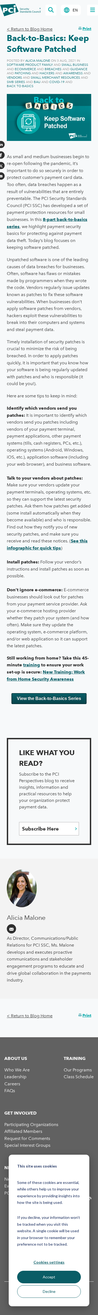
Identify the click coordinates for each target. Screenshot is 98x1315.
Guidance (78, 69)
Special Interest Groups (27, 1145)
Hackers (46, 73)
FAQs (9, 1090)
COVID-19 (57, 82)
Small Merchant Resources (55, 77)
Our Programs (78, 1069)
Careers (12, 1083)
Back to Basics (20, 86)
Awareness (73, 73)
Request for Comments (27, 1138)
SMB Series (16, 82)
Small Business (75, 65)
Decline (49, 1291)
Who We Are (17, 1069)
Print (86, 28)
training (31, 664)
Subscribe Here (40, 829)
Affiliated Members (23, 1131)
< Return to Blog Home (30, 29)
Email (11, 928)
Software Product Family (30, 65)
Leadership (15, 1076)
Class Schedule (79, 1076)
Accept (49, 1277)
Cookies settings (49, 1262)
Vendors (14, 77)
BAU (37, 82)
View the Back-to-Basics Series (49, 698)
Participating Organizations (31, 1124)
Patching (23, 73)
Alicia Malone (37, 61)
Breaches (53, 69)
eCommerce (25, 69)
